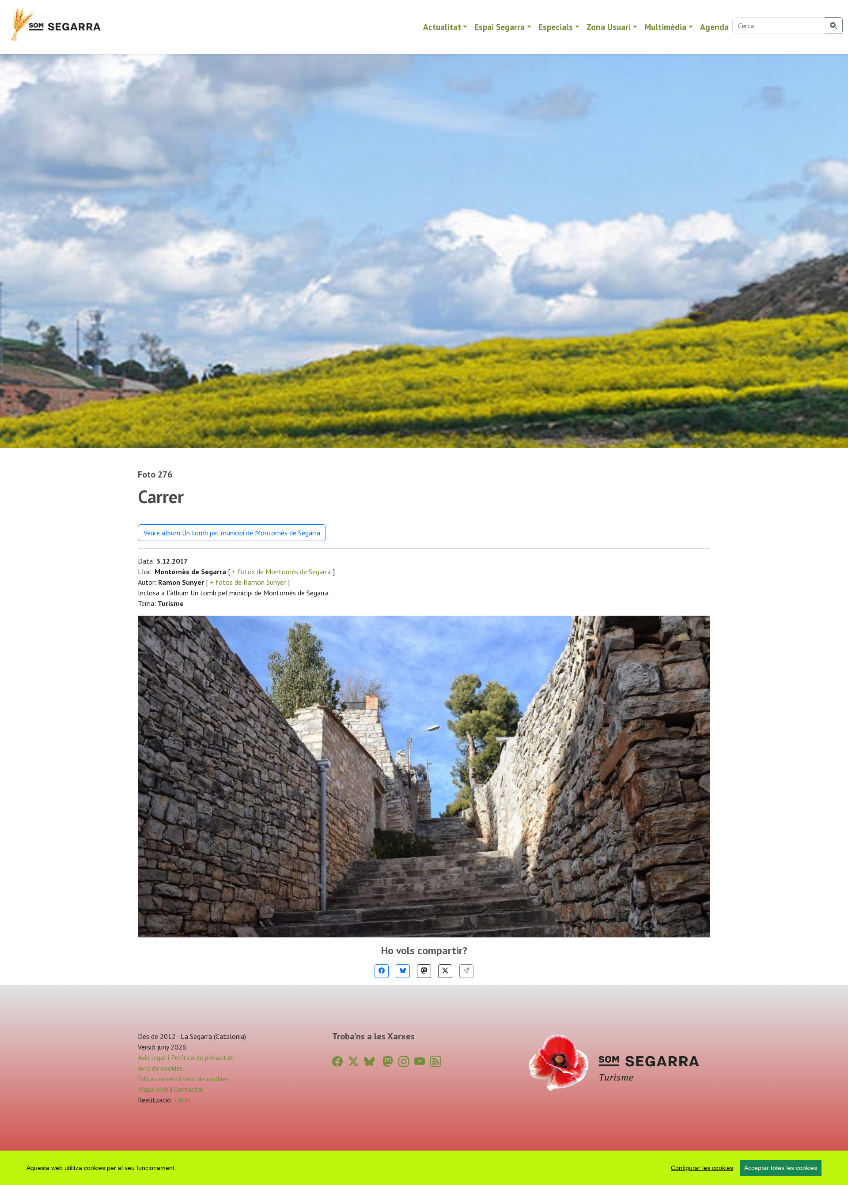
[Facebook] (382, 971)
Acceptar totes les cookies (780, 1167)
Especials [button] (555, 26)
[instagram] (403, 1061)
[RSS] (435, 1061)
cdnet (182, 1099)
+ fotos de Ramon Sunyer (248, 582)
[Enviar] (466, 971)
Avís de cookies (160, 1068)
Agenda (714, 26)
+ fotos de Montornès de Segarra (281, 571)
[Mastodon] (424, 971)
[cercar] (834, 25)
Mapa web (153, 1089)
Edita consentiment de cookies (183, 1078)
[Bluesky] (403, 971)
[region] (424, 1168)
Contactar (188, 1089)
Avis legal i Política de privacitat (185, 1057)
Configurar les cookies (702, 1167)
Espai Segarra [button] (499, 26)
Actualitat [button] (442, 26)
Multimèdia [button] (665, 26)
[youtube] (419, 1061)
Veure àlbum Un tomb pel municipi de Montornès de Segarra (232, 532)
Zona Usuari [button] (609, 26)
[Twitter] (445, 971)
